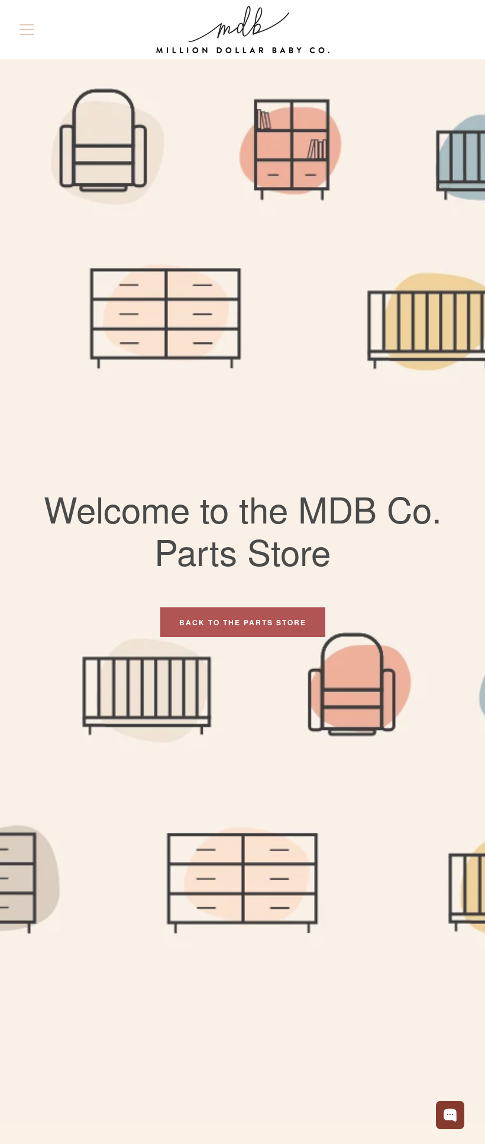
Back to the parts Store (242, 621)
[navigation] (26, 29)
